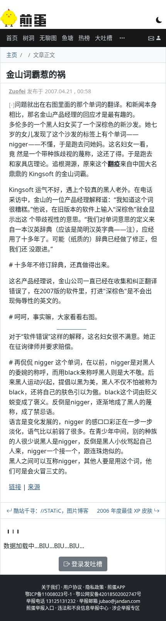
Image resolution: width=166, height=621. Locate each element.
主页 (11, 55)
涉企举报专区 (126, 608)
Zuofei (17, 91)
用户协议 (72, 587)
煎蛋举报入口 (40, 608)
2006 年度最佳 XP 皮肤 (125, 510)
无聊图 (48, 38)
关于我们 (50, 587)
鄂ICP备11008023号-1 (48, 594)
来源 (34, 487)
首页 (12, 38)
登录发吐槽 (86, 564)
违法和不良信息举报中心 (83, 608)
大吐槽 (103, 38)
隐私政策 (94, 587)
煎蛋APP (116, 587)
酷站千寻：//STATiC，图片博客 (50, 510)
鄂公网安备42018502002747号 (108, 594)
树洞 (28, 38)
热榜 (84, 38)
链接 (15, 487)
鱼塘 (67, 38)
